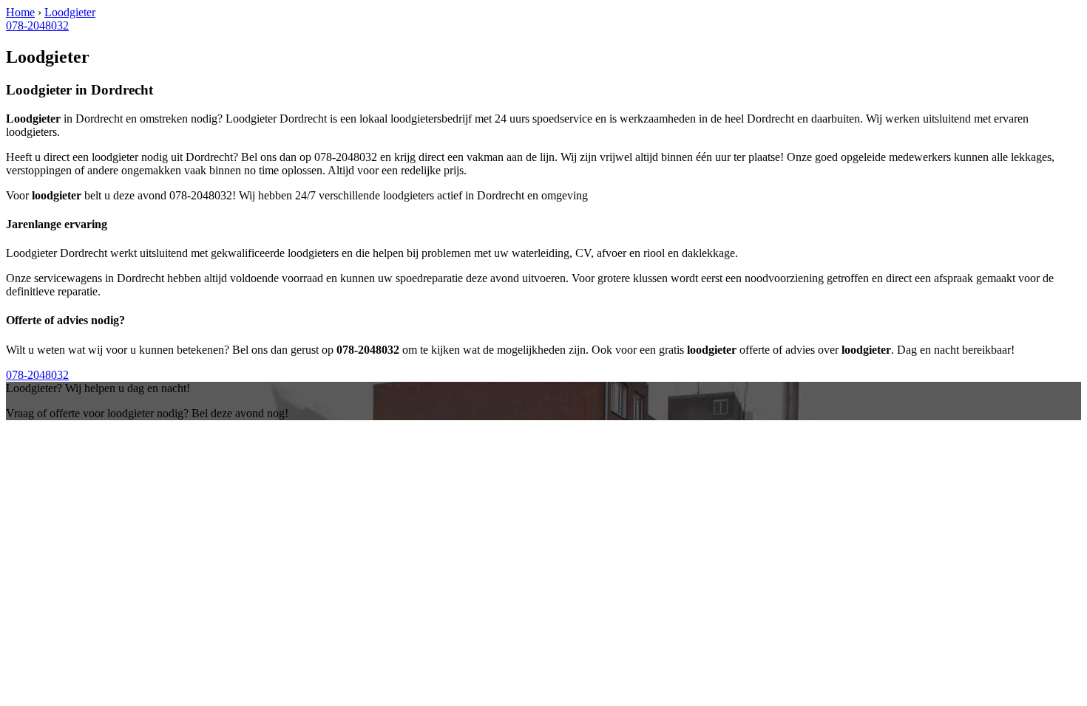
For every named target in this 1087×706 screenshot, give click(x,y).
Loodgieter (69, 12)
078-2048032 (37, 25)
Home (20, 12)
